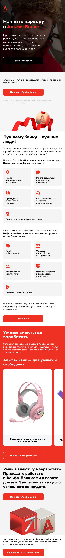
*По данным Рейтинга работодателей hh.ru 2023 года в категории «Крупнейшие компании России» (28, 102)
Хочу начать (23, 319)
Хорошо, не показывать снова (23, 553)
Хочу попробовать (23, 61)
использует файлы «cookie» (37, 539)
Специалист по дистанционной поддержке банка (27, 440)
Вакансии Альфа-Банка (23, 92)
